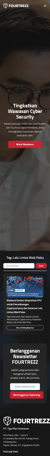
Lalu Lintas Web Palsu (22, 322)
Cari (41, 266)
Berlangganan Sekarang (26, 395)
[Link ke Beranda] (15, 6)
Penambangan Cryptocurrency (19, 319)
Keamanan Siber (18, 316)
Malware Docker (32, 316)
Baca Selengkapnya (25, 327)
